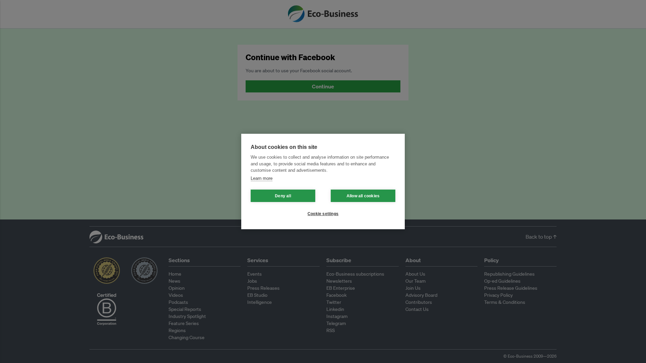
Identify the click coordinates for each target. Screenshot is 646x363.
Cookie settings (323, 213)
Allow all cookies (363, 196)
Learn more (262, 178)
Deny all (283, 196)
